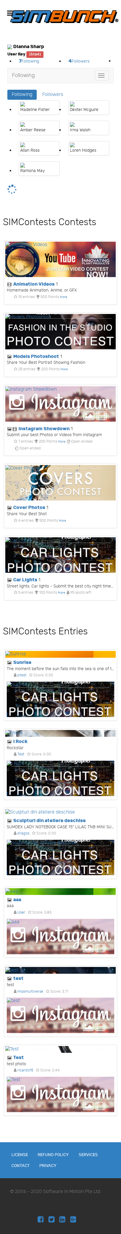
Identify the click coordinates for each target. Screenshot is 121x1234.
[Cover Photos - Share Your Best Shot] (60, 482)
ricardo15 (25, 1070)
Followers (52, 94)
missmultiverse (30, 991)
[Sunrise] (60, 654)
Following (23, 75)
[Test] (60, 1049)
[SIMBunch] (64, 16)
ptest (21, 675)
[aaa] (60, 891)
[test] (60, 970)
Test (20, 754)
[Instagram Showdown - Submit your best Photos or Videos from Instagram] (60, 404)
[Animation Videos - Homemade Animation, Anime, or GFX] (60, 259)
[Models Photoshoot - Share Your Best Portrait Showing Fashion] (60, 331)
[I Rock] (60, 733)
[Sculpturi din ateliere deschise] (60, 812)
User (21, 912)
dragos (23, 833)
